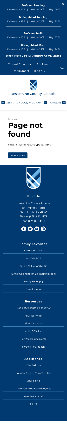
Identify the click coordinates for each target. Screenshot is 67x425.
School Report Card (16, 55)
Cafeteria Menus (33, 250)
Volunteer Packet (33, 396)
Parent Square (33, 289)
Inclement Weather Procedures (33, 388)
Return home (18, 155)
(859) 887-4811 (36, 221)
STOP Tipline (33, 380)
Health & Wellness (33, 331)
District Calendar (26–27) (33, 266)
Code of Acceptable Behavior (33, 308)
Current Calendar (19, 64)
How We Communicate (33, 339)
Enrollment (43, 64)
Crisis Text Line (33, 365)
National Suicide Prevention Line (34, 373)
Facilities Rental (33, 315)
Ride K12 (40, 70)
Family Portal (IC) (33, 281)
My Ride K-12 (33, 258)
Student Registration (33, 346)
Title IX (33, 404)
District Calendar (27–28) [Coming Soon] (33, 273)
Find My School (33, 323)
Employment (21, 70)
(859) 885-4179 (38, 216)
